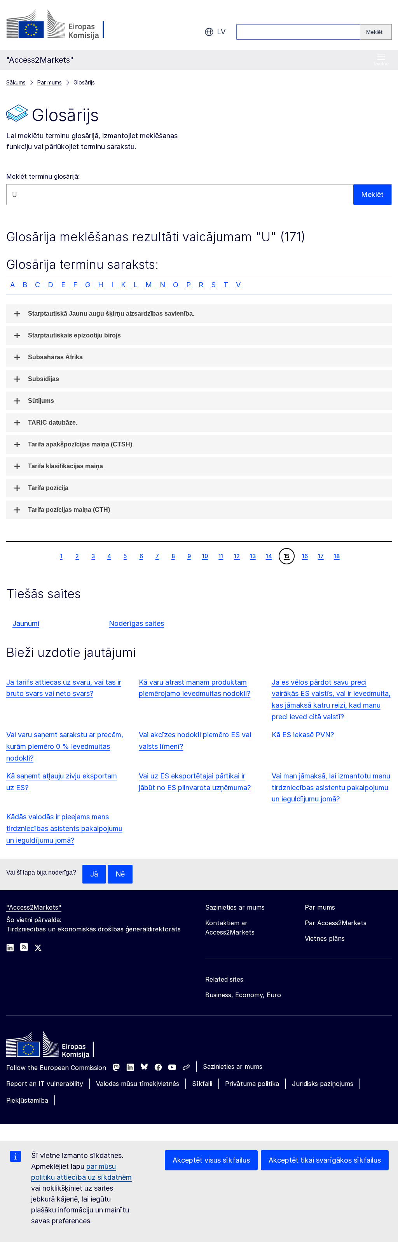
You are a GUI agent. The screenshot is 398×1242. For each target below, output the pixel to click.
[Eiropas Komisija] (69, 24)
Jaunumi (25, 623)
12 (237, 555)
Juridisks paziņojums (322, 1083)
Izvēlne (381, 64)
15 (286, 555)
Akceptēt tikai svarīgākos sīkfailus (325, 1160)
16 (305, 555)
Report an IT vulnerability (44, 1083)
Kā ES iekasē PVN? (303, 735)
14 (268, 555)
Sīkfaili (202, 1083)
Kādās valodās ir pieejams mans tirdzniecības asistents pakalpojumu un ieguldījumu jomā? (64, 828)
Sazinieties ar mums (232, 1066)
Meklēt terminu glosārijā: (43, 176)
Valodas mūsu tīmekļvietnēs (137, 1083)
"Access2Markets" (33, 907)
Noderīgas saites (136, 623)
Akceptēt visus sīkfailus (211, 1160)
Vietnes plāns (325, 938)
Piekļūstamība (27, 1100)
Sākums (16, 82)
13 (253, 555)
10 (205, 555)
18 (336, 555)
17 (321, 555)
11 (220, 555)
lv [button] (221, 32)
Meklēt (372, 194)
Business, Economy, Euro (243, 995)
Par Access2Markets (336, 923)
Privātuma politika (252, 1083)
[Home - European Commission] (62, 1046)
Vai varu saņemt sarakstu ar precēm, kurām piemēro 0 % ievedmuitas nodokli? (64, 746)
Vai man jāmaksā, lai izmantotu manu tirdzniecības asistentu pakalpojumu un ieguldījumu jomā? (331, 787)
